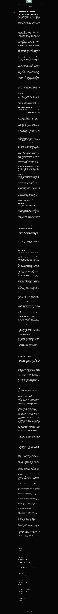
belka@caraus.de (30, 611)
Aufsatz (19, 4)
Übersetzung (41, 4)
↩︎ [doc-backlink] (20, 533)
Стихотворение (29, 6)
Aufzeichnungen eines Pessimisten (27, 4)
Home (16, 4)
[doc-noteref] (25, 134)
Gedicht (36, 4)
